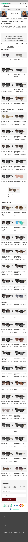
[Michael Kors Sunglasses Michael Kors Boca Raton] (20, 266)
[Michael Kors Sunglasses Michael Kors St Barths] (20, 339)
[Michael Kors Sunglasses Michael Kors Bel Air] (7, 368)
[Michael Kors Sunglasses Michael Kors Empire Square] (20, 368)
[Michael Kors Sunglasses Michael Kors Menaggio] (7, 222)
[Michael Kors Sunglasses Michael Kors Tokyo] (7, 131)
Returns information (5, 519)
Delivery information (5, 516)
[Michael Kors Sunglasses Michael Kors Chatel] (20, 324)
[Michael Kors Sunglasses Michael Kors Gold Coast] (7, 116)
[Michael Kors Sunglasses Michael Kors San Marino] (20, 438)
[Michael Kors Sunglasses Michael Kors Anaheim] (7, 85)
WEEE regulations (5, 525)
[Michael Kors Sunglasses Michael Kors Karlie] (7, 70)
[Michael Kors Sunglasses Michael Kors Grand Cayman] (20, 161)
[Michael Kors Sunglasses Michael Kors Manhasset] (7, 453)
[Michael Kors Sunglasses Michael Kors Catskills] (7, 281)
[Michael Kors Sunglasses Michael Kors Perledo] (20, 222)
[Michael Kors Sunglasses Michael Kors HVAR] (20, 468)
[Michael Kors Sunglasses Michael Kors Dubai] (20, 353)
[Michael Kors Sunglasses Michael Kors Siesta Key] (7, 324)
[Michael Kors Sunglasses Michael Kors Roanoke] (20, 237)
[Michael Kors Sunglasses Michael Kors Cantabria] (7, 353)
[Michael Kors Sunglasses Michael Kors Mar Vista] (20, 296)
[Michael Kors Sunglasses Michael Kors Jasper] (7, 425)
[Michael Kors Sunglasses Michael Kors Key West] (7, 146)
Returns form (4, 522)
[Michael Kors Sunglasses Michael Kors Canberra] (7, 396)
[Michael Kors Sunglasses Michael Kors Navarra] (7, 339)
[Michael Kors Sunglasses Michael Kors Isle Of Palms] (20, 70)
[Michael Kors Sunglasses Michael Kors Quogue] (7, 311)
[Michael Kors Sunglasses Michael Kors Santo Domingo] (7, 161)
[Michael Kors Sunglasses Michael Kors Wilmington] (20, 251)
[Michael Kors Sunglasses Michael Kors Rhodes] (20, 311)
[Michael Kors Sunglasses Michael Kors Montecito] (20, 410)
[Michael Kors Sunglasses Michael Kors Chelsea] (20, 55)
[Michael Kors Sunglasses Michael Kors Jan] (7, 468)
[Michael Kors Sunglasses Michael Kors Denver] (20, 207)
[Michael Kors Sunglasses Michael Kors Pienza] (7, 237)
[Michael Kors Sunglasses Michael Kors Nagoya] (7, 176)
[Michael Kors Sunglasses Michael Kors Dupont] (20, 98)
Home (2, 18)
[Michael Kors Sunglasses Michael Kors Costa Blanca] (20, 281)
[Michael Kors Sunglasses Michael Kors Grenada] (20, 85)
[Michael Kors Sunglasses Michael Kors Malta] (20, 396)
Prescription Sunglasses (9, 18)
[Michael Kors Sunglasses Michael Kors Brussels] (20, 383)
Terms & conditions (7, 532)
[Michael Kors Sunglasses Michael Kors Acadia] (20, 425)
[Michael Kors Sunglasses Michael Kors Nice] (7, 383)
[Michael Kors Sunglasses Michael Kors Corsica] (20, 453)
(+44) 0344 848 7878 (22, 3)
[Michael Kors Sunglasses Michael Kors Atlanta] (7, 98)
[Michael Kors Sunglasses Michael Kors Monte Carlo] (14, 190)
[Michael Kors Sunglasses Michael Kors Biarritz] (20, 176)
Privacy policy (17, 532)
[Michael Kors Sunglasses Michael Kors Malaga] (20, 116)
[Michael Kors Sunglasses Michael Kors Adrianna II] (7, 55)
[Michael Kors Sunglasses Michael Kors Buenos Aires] (7, 266)
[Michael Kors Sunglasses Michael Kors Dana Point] (7, 207)
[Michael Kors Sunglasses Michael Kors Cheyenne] (7, 438)
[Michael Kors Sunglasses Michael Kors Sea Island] (20, 146)
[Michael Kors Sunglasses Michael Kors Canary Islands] (20, 131)
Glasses (18, 46)
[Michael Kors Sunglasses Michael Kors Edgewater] (7, 296)
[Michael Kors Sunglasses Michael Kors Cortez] (7, 410)
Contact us (3, 528)
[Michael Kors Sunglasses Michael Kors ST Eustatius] (7, 251)
